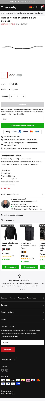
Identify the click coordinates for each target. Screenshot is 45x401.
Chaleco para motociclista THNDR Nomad (28, 245)
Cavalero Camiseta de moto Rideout (10, 244)
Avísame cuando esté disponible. (22, 125)
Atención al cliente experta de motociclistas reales (20, 148)
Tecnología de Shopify (7, 393)
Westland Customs (8, 24)
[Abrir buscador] (37, 7)
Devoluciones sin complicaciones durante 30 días (20, 139)
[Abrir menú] (2, 7)
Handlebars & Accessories (25, 13)
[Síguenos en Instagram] (6, 370)
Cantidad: (4, 96)
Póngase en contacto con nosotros (28, 209)
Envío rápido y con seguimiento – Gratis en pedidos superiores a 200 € (21, 144)
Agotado (22, 105)
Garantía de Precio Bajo (12, 136)
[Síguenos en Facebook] (2, 370)
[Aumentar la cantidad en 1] (23, 96)
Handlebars (39, 13)
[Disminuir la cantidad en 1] (12, 96)
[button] (7, 256)
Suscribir (7, 349)
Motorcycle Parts (11, 13)
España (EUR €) (6, 359)
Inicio (2, 13)
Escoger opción (10, 267)
